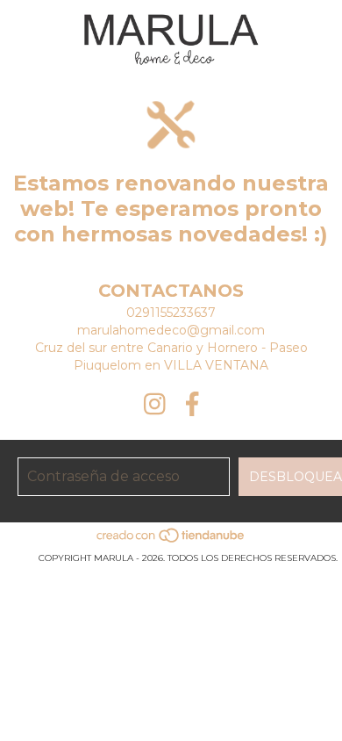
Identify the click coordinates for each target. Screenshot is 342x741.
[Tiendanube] (171, 540)
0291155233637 (171, 312)
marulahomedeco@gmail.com (171, 330)
